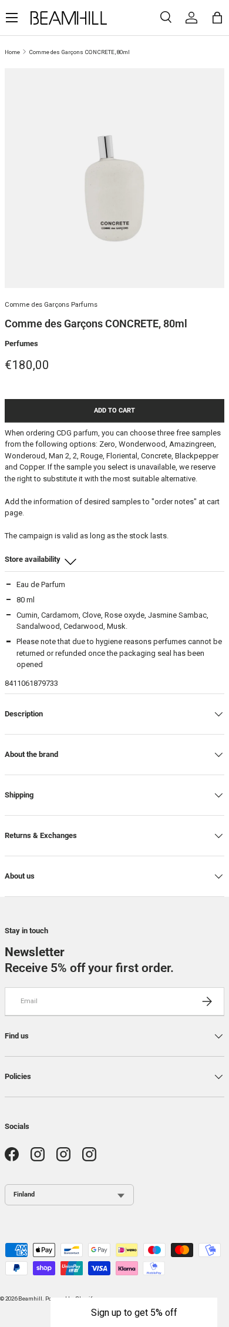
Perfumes (21, 343)
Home (12, 52)
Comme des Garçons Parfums (51, 304)
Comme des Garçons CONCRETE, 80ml (79, 52)
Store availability (32, 559)
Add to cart (114, 410)
